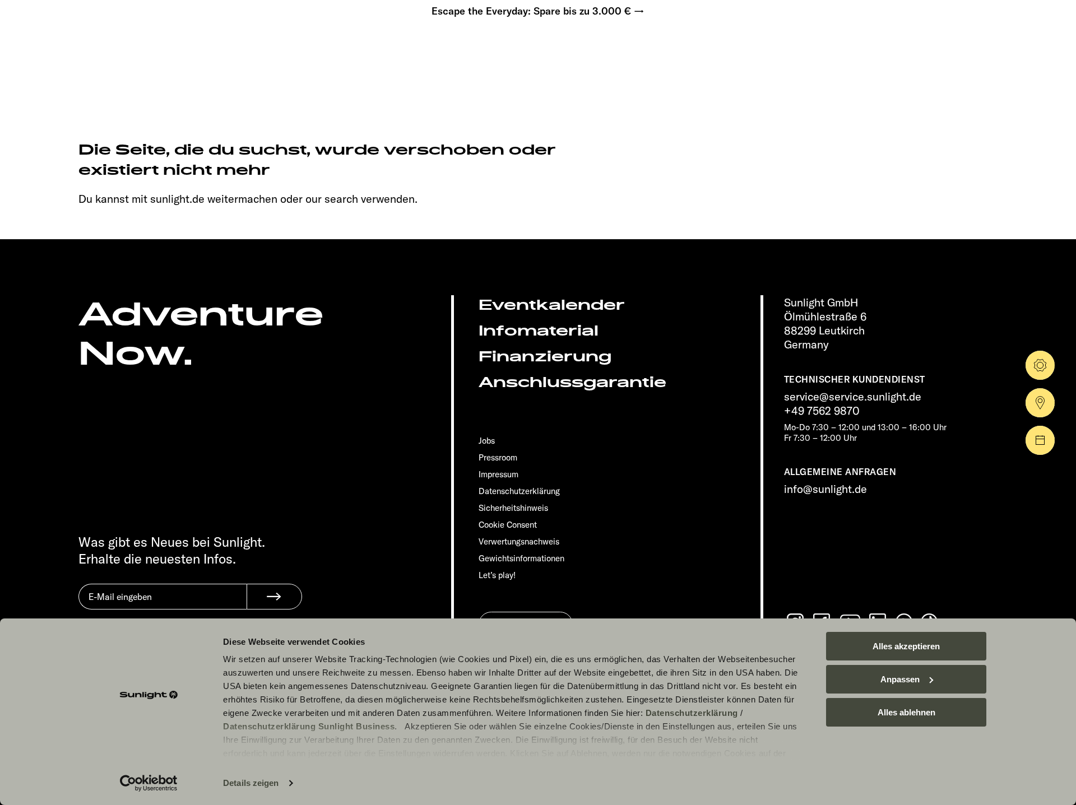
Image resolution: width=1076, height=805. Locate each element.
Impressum (498, 474)
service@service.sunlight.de (852, 396)
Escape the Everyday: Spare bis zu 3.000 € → (538, 11)
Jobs (487, 440)
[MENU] (87, 44)
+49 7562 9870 (822, 410)
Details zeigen (251, 783)
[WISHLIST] (122, 44)
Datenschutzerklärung (692, 713)
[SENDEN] (274, 596)
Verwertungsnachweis (519, 541)
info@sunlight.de (825, 489)
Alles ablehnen (906, 712)
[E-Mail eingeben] (162, 605)
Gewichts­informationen (521, 558)
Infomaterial (539, 331)
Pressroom (498, 457)
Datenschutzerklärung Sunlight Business (309, 726)
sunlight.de (177, 199)
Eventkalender (552, 305)
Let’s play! (497, 575)
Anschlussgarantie (572, 382)
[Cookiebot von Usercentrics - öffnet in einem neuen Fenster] (149, 783)
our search (331, 199)
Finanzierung (545, 356)
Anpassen (900, 679)
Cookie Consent (508, 524)
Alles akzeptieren (906, 646)
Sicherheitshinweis (513, 507)
